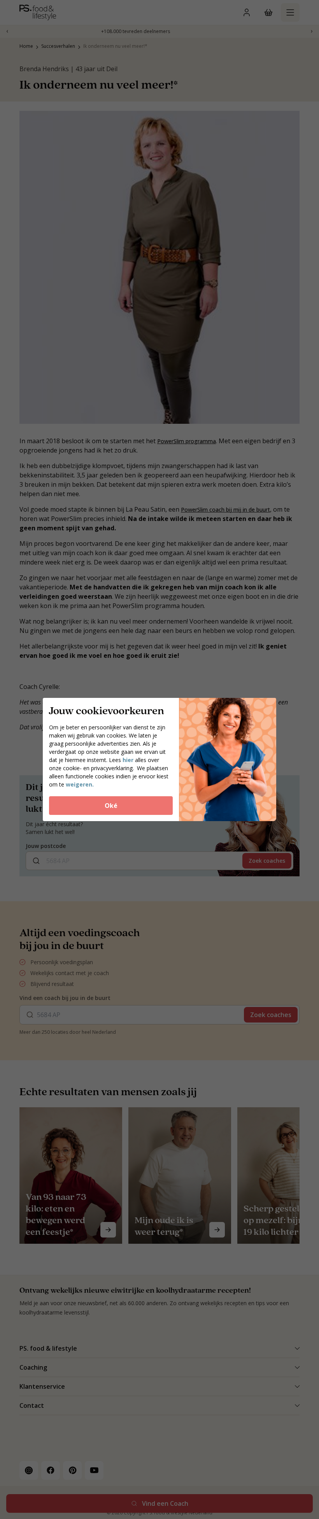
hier (129, 760)
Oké (111, 805)
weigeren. (80, 784)
